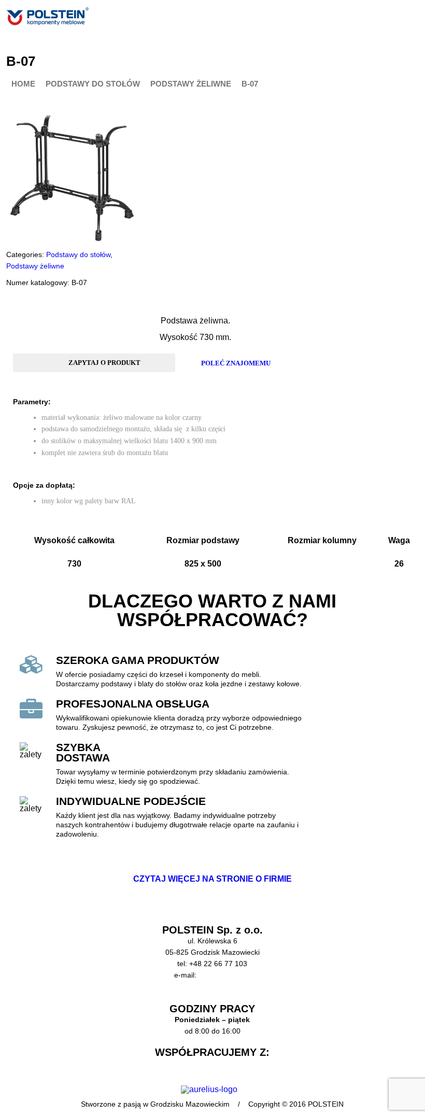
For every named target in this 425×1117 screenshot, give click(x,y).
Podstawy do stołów (93, 84)
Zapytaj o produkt (104, 362)
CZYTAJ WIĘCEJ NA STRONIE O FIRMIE (212, 878)
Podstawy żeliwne (190, 84)
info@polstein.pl (225, 975)
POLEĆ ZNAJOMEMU (236, 363)
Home (23, 84)
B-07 (250, 84)
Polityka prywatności (212, 998)
